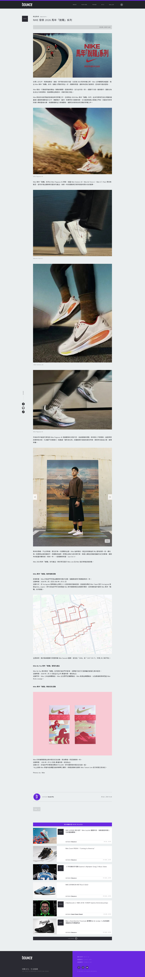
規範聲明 (84, 962)
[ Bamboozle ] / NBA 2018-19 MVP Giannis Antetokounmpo (87, 902)
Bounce (74, 842)
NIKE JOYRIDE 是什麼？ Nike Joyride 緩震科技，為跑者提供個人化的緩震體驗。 (88, 831)
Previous (35, 497)
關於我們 (83, 957)
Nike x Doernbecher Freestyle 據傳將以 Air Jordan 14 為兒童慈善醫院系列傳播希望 (87, 922)
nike (36, 809)
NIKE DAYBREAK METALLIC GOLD (77, 884)
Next (110, 497)
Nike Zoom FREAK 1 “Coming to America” (80, 848)
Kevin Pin (51, 797)
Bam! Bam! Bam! (77, 914)
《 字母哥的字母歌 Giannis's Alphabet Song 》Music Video (86, 866)
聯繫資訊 (84, 959)
